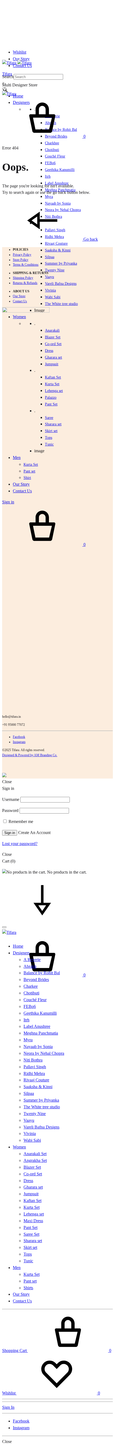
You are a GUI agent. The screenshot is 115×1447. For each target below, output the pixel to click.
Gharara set (53, 357)
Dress (28, 1180)
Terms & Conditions (26, 265)
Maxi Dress (33, 1220)
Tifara (7, 74)
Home (18, 96)
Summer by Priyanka (61, 263)
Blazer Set (52, 337)
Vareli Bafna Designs (60, 284)
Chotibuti (52, 150)
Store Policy (20, 260)
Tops (28, 1254)
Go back (90, 239)
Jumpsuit (51, 364)
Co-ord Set (53, 344)
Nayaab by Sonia (38, 1046)
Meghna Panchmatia (41, 1033)
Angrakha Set (35, 1160)
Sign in (9, 833)
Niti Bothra (33, 1060)
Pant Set (51, 404)
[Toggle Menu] (4, 88)
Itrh (48, 176)
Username (10, 799)
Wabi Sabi (52, 297)
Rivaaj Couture (56, 243)
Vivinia (50, 290)
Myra (49, 197)
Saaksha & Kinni (58, 250)
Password (10, 810)
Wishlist (19, 52)
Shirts (28, 1287)
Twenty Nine (54, 270)
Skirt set (51, 431)
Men (17, 1267)
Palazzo (50, 397)
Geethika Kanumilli (60, 170)
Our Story (21, 59)
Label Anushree (37, 1026)
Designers (21, 953)
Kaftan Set (53, 377)
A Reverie (32, 959)
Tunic (28, 1261)
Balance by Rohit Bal (42, 972)
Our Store (19, 296)
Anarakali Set (35, 1153)
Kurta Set (52, 384)
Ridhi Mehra (34, 1073)
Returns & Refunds (25, 283)
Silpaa (49, 257)
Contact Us (20, 301)
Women (19, 1147)
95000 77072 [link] (16, 725)
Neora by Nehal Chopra (44, 1053)
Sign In (8, 1407)
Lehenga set (54, 391)
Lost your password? (19, 843)
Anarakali (52, 330)
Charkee (31, 986)
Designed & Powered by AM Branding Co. (29, 755)
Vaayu (49, 277)
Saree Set (31, 1234)
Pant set (30, 1281)
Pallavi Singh (35, 1066)
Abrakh (30, 966)
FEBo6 (50, 163)
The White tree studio (61, 304)
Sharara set (53, 424)
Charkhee (52, 143)
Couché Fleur (55, 156)
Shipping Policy (23, 278)
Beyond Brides (36, 979)
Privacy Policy (22, 255)
